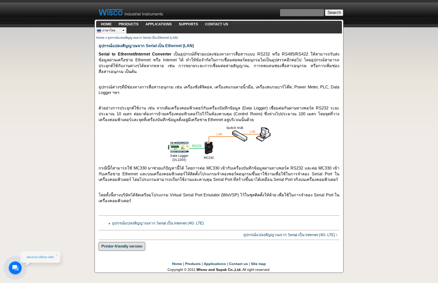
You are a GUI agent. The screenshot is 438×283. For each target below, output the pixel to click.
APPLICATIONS (158, 24)
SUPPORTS (188, 24)
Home (100, 38)
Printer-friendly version (121, 246)
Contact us (238, 264)
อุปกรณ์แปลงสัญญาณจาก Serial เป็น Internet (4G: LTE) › (290, 235)
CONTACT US (216, 24)
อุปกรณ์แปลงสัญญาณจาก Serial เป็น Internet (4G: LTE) (158, 223)
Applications (215, 264)
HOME (106, 24)
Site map (258, 264)
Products (193, 264)
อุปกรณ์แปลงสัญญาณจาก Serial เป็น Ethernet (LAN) (143, 38)
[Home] (131, 13)
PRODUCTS (128, 24)
